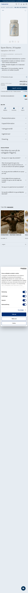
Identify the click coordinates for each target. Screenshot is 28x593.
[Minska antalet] (2, 88)
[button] (19, 4)
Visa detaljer (21, 310)
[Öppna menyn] (26, 4)
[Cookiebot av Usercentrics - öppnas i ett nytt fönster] (20, 269)
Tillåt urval (14, 318)
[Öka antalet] (5, 88)
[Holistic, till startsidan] (4, 4)
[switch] (24, 296)
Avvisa (14, 323)
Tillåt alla (14, 314)
